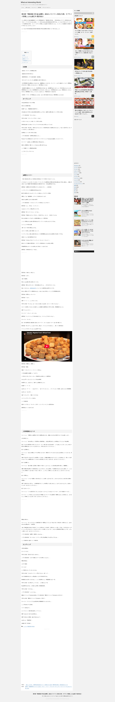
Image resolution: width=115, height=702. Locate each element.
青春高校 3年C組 (30, 626)
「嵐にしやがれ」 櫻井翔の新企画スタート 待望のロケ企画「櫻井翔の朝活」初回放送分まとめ (46, 684)
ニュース (76, 179)
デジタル (76, 176)
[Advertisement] (47, 41)
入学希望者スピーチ (26, 60)
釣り (75, 190)
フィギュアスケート (78, 183)
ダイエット (79, 57)
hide (27, 52)
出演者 (23, 55)
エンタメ (25, 626)
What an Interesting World (31, 2)
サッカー (76, 169)
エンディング (25, 62)
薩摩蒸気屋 (32, 288)
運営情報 (39, 7)
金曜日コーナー (25, 58)
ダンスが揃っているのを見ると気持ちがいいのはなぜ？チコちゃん (87, 231)
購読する (78, 251)
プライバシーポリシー (46, 7)
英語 (75, 188)
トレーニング (77, 178)
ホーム (23, 7)
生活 (75, 187)
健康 (75, 185)
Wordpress (76, 165)
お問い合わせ (27, 7)
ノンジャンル (77, 181)
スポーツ (76, 171)
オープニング (25, 57)
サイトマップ (34, 7)
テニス (75, 174)
